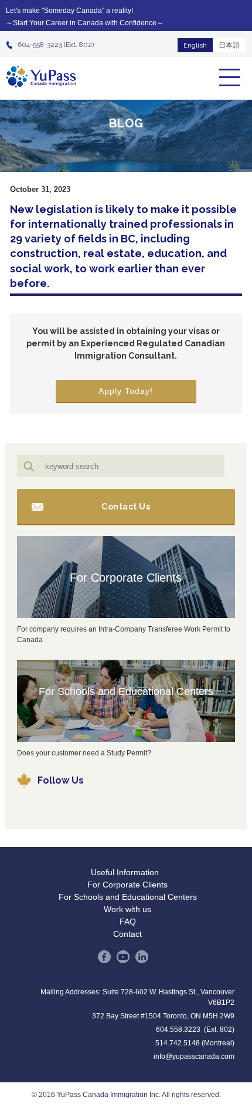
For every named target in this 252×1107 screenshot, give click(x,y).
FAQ (128, 921)
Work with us (127, 909)
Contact (127, 934)
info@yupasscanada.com (194, 1056)
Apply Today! (125, 391)
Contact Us (125, 506)
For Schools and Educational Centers (126, 691)
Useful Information (125, 872)
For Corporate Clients (126, 577)
